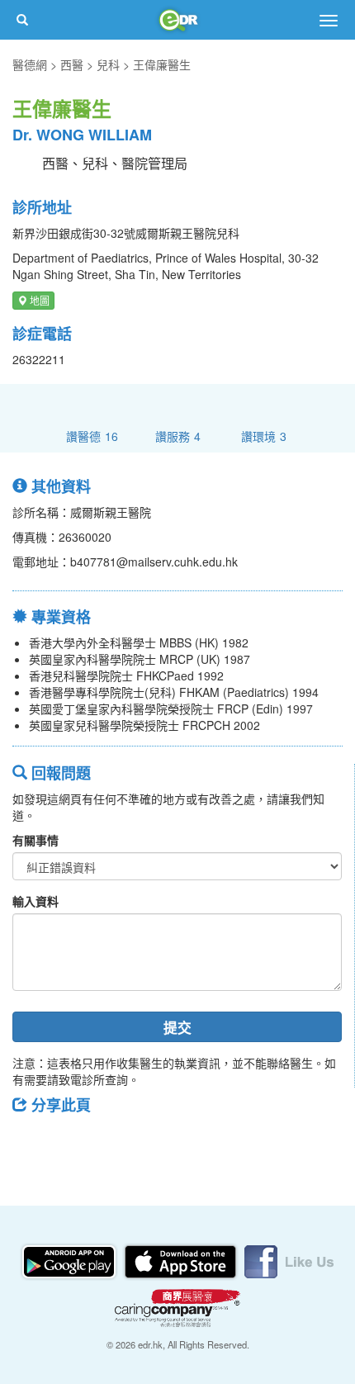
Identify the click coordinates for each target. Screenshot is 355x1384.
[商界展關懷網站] (177, 1306)
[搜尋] (22, 20)
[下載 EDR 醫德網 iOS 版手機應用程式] (181, 1260)
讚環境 (263, 435)
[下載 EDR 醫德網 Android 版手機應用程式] (70, 1260)
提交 (177, 1027)
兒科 (108, 64)
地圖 (38, 300)
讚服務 (178, 435)
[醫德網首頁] (177, 20)
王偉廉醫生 (162, 64)
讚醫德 (92, 435)
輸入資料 (35, 901)
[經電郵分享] (161, 1142)
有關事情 (35, 840)
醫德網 (29, 64)
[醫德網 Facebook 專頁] (289, 1260)
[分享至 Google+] (118, 1142)
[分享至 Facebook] (32, 1142)
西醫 (71, 64)
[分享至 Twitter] (75, 1142)
